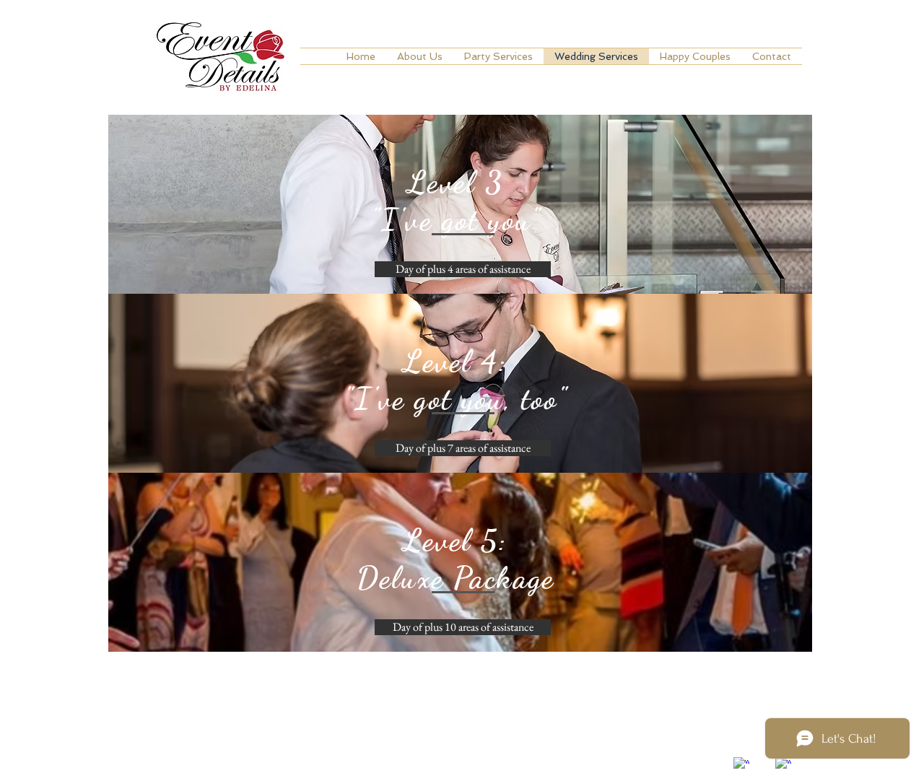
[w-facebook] (741, 765)
